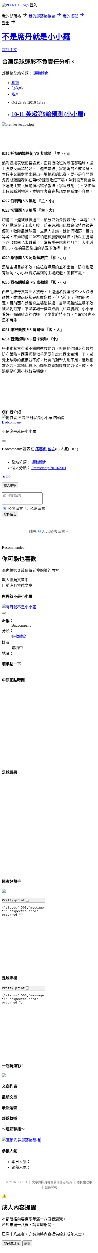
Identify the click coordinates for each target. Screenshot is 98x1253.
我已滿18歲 (12, 1243)
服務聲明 (51, 1187)
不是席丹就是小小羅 (36, 36)
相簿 (15, 83)
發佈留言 (10, 514)
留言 (51, 449)
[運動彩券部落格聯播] (21, 1140)
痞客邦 (41, 449)
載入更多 (10, 485)
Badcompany (12, 422)
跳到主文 (9, 50)
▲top (6, 476)
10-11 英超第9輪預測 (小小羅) (48, 114)
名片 (15, 94)
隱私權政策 (84, 1182)
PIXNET (22, 1182)
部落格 (17, 88)
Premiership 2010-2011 (48, 468)
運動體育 (41, 73)
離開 (27, 1243)
